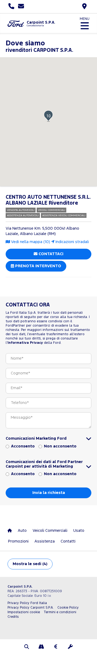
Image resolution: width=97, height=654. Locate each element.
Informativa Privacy (25, 342)
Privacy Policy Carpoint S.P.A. (31, 607)
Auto (22, 530)
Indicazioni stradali (71, 242)
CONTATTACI (50, 254)
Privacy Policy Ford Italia (27, 603)
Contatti (68, 541)
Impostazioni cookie (24, 612)
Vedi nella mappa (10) (30, 242)
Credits (13, 616)
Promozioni (18, 541)
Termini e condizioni (60, 612)
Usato (78, 530)
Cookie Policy (68, 607)
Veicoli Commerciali (50, 530)
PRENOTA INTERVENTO (37, 266)
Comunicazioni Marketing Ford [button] (36, 438)
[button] (48, 116)
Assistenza (44, 541)
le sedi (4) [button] (30, 564)
